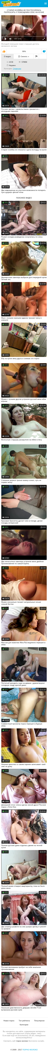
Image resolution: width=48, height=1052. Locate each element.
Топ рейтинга (24, 1021)
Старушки (17, 69)
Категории (24, 1025)
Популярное (39, 1021)
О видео (7, 56)
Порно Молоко (30, 1050)
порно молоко (22, 1041)
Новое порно (8, 1021)
